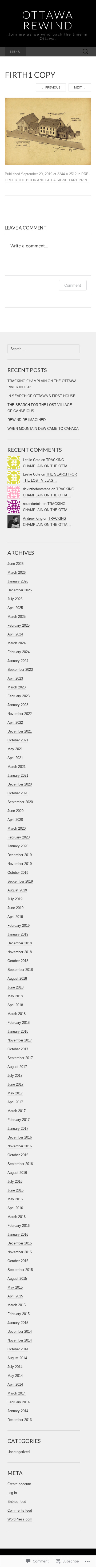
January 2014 (17, 1411)
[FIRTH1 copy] (48, 131)
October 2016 (17, 1155)
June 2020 (15, 811)
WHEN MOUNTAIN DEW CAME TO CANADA (43, 429)
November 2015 (19, 1252)
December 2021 (19, 731)
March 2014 (16, 1393)
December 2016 (19, 1137)
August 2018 (17, 978)
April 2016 (15, 1208)
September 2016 (20, 1164)
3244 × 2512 (67, 174)
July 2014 (14, 1367)
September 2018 (20, 970)
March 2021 (16, 767)
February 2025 (18, 625)
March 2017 (16, 1111)
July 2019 (14, 899)
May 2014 (15, 1376)
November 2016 (19, 1146)
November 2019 (19, 864)
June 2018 (15, 987)
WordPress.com (19, 1519)
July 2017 (14, 1076)
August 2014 (17, 1358)
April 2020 (15, 820)
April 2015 (15, 1296)
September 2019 (20, 881)
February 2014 (18, 1402)
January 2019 (17, 934)
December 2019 (19, 855)
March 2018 (16, 1014)
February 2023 (18, 696)
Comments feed (19, 1510)
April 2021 (15, 758)
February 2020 (18, 837)
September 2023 (20, 670)
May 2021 (15, 749)
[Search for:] (85, 52)
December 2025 (19, 590)
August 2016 (17, 1173)
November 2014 (19, 1340)
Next (80, 87)
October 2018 (17, 961)
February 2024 (18, 652)
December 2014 (19, 1332)
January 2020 (17, 846)
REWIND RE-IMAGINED (26, 420)
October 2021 (17, 740)
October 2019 (17, 873)
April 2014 (15, 1384)
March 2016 (16, 1217)
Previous (51, 87)
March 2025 (16, 617)
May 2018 (15, 996)
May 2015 (15, 1287)
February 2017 (18, 1120)
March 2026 (16, 572)
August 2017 (17, 1067)
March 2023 (16, 687)
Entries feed (16, 1502)
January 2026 (17, 581)
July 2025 (14, 599)
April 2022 (15, 723)
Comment (72, 285)
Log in (12, 1493)
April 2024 (15, 634)
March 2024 (16, 643)
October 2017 (17, 1049)
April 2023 (15, 678)
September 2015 (20, 1270)
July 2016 (14, 1181)
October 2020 (17, 793)
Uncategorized (18, 1452)
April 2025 (15, 608)
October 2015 (17, 1261)
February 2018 (18, 1023)
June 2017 (15, 1084)
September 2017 (20, 1058)
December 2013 (19, 1420)
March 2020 (16, 828)
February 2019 (18, 926)
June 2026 (15, 564)
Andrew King (32, 518)
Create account (19, 1484)
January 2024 (17, 661)
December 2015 (19, 1243)
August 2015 (17, 1279)
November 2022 (19, 714)
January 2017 (17, 1129)
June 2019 (15, 908)
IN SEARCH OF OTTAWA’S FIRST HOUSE (41, 396)
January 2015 (17, 1323)
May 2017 (15, 1093)
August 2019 (17, 890)
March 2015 (16, 1305)
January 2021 (17, 775)
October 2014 (17, 1349)
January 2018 (17, 1031)
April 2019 (15, 917)
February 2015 (18, 1314)
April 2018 (15, 1005)
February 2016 (18, 1226)
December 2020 (19, 784)
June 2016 (15, 1190)
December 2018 (19, 943)
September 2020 (20, 802)
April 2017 (15, 1102)
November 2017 (19, 1040)
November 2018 (19, 952)
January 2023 (17, 705)
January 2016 (17, 1234)
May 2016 (15, 1199)
